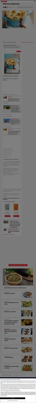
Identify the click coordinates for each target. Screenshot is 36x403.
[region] (18, 390)
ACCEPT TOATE (12, 398)
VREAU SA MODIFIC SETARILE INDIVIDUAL (12, 400)
